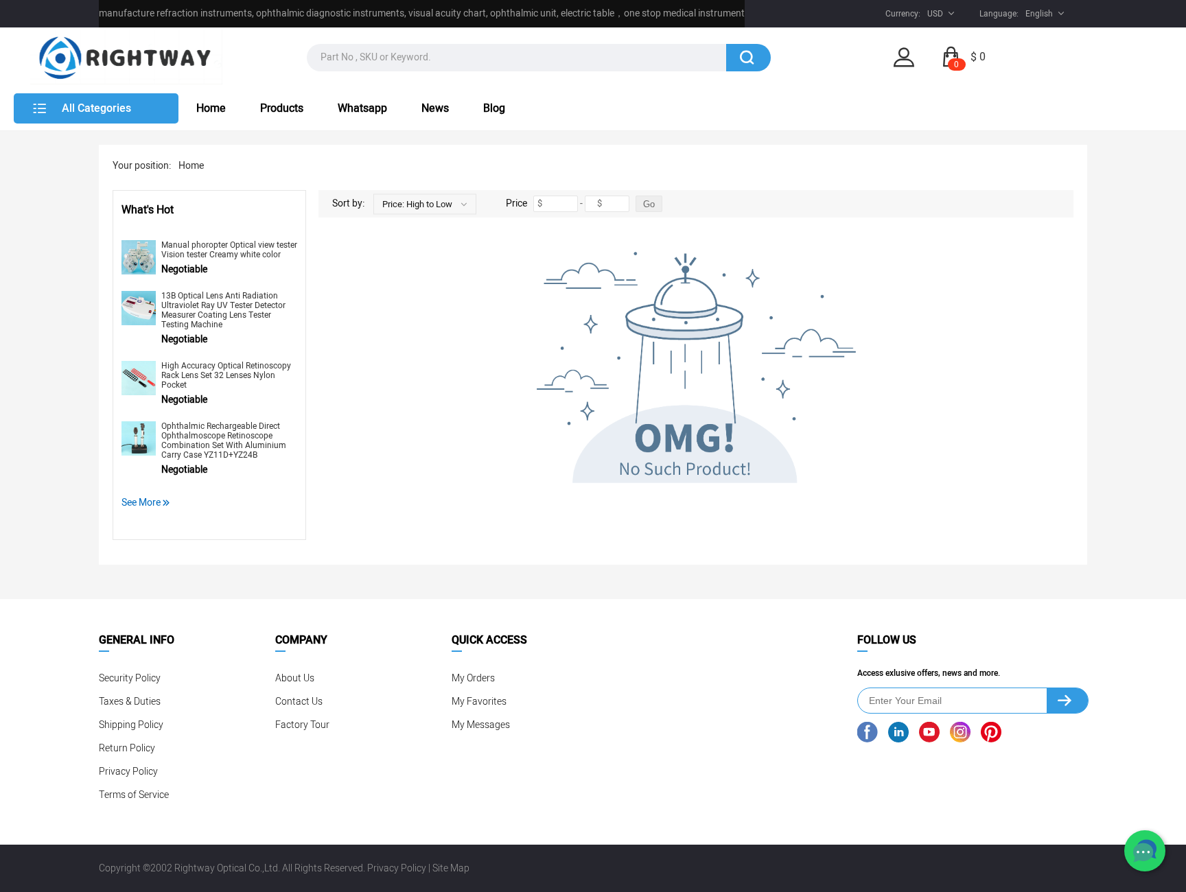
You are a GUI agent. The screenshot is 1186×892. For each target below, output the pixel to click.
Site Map (450, 868)
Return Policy (127, 748)
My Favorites (479, 701)
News (435, 108)
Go (649, 204)
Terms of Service (134, 795)
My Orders (473, 678)
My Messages (481, 725)
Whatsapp (362, 108)
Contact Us (299, 701)
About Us (294, 678)
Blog (494, 108)
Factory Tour (302, 725)
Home (211, 108)
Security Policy (130, 678)
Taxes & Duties (130, 701)
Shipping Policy (131, 725)
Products (281, 108)
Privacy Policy (128, 771)
